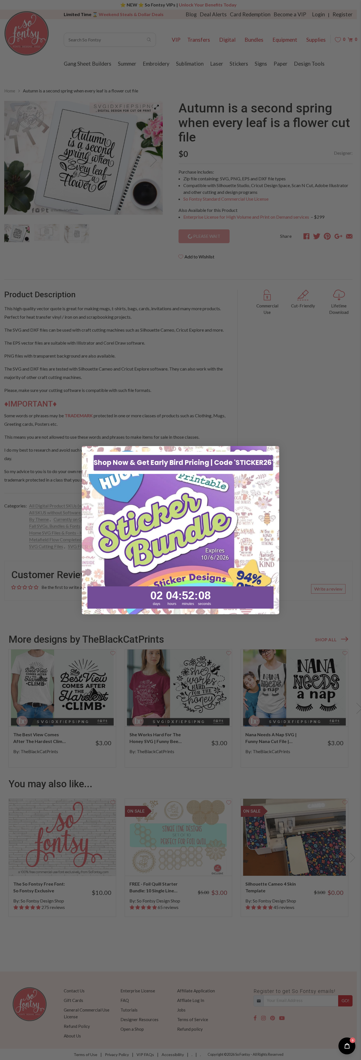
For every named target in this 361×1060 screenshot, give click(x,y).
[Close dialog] (272, 453)
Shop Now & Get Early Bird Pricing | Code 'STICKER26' (183, 462)
